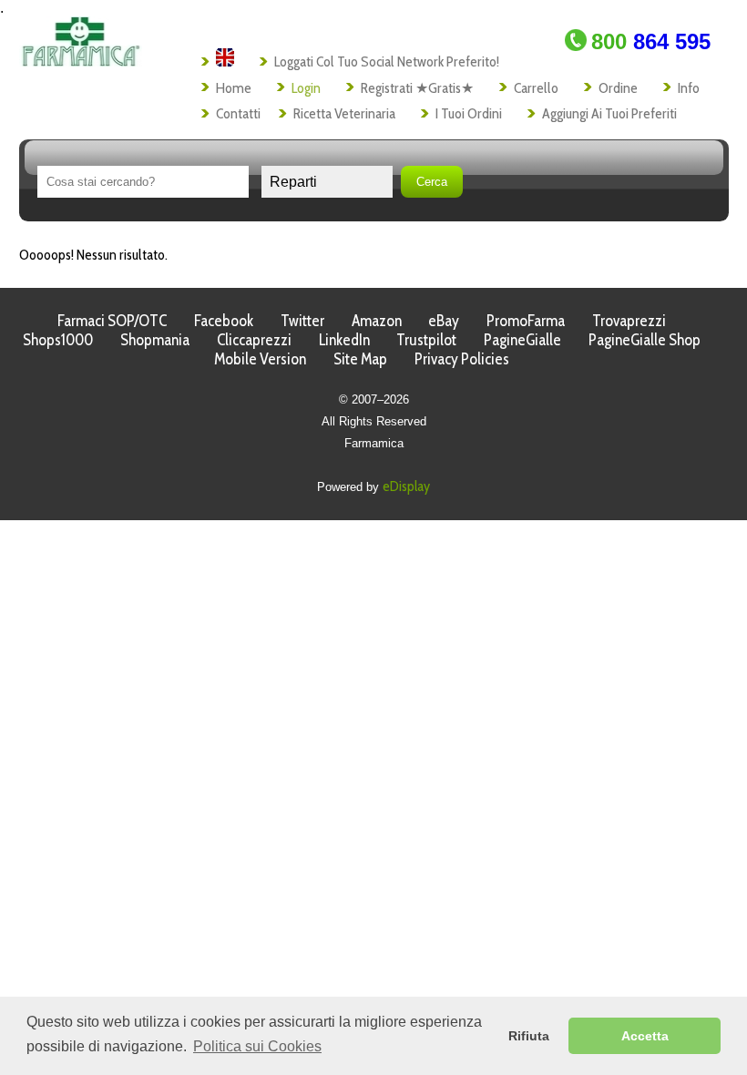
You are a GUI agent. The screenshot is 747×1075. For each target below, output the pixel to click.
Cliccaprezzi (254, 339)
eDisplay (406, 486)
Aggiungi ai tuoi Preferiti (609, 113)
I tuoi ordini (468, 113)
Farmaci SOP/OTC (112, 320)
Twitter (302, 320)
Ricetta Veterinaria (344, 113)
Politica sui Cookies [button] (257, 1046)
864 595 (651, 41)
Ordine (618, 88)
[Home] (80, 61)
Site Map (360, 358)
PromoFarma (525, 320)
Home (233, 88)
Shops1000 (58, 339)
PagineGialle (522, 339)
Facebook (223, 320)
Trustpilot (426, 339)
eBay (443, 320)
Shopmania (154, 339)
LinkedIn (344, 339)
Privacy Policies (461, 358)
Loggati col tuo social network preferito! (386, 61)
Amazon (377, 320)
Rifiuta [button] (528, 1036)
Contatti (238, 113)
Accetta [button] (645, 1036)
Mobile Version (260, 358)
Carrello (536, 88)
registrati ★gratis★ (417, 88)
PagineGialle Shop (644, 339)
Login (306, 88)
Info (689, 88)
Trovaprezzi (629, 320)
